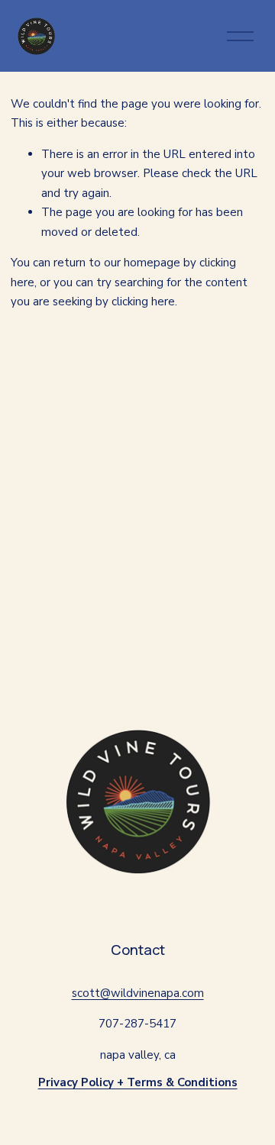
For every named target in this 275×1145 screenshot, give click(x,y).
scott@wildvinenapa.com (138, 993)
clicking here (143, 301)
